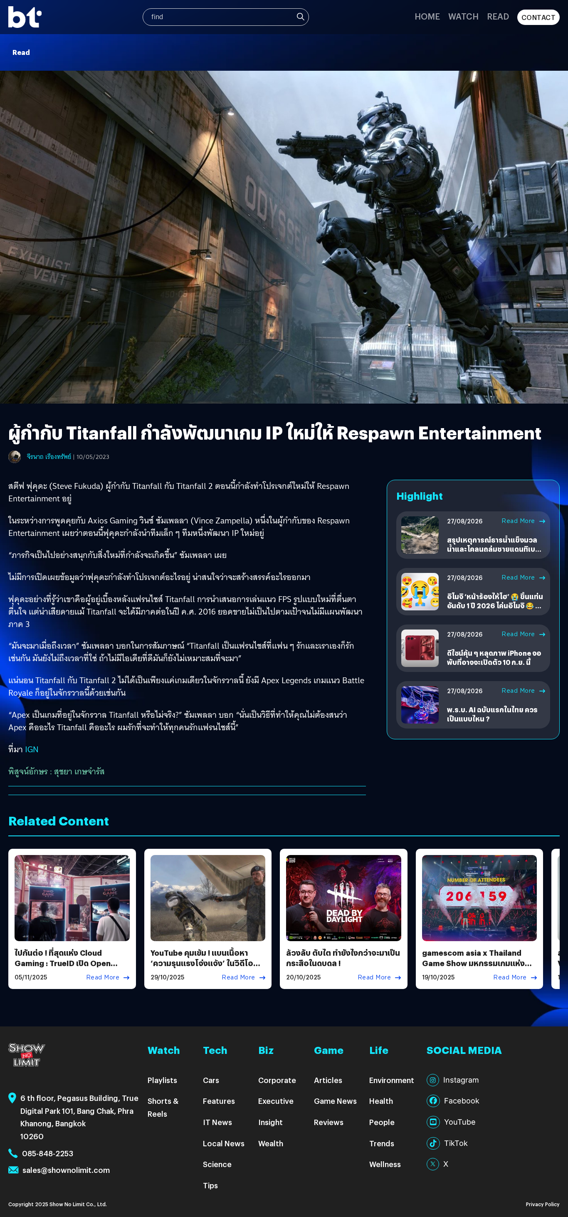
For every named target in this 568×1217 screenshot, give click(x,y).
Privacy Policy (543, 1203)
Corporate (277, 1080)
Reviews (328, 1122)
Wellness (385, 1164)
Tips (210, 1185)
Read (498, 16)
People (382, 1122)
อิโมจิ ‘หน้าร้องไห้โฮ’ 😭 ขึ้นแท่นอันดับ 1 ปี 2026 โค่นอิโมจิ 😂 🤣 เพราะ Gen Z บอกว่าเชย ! (495, 606)
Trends (381, 1143)
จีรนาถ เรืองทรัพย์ (49, 456)
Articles (328, 1080)
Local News (223, 1143)
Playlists (162, 1080)
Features (219, 1101)
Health (381, 1101)
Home (427, 16)
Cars (211, 1080)
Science (217, 1164)
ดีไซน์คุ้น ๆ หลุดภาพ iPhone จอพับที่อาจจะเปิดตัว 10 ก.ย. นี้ (494, 657)
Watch (463, 16)
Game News (335, 1101)
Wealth (270, 1143)
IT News (217, 1122)
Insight (270, 1122)
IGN (32, 749)
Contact (538, 17)
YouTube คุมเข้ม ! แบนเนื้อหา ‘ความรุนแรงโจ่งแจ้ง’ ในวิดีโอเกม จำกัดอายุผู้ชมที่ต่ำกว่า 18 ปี (203, 963)
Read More (518, 521)
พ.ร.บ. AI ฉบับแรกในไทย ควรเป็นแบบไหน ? (492, 714)
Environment (391, 1080)
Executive (276, 1101)
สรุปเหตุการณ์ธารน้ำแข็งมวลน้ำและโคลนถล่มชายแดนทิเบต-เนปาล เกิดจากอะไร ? (495, 549)
